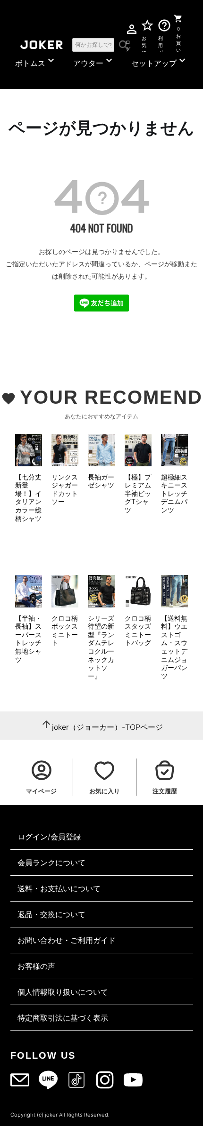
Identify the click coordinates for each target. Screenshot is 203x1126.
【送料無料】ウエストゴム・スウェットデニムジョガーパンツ (174, 647)
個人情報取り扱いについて (62, 992)
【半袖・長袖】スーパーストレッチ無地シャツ (28, 638)
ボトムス (36, 61)
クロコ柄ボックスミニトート (64, 630)
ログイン (128, 44)
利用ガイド (161, 43)
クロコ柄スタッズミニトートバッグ (138, 630)
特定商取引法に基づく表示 (62, 1017)
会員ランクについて (51, 862)
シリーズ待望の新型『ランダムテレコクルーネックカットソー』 (101, 647)
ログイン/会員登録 (49, 836)
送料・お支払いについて (59, 888)
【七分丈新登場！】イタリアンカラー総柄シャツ (28, 497)
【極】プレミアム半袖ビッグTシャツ (138, 493)
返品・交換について (51, 914)
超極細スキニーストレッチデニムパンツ (174, 493)
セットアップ (159, 61)
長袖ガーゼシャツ (101, 481)
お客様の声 (36, 966)
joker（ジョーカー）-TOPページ (107, 727)
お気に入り (144, 43)
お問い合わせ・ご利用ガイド (66, 940)
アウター (94, 61)
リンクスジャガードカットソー (64, 489)
